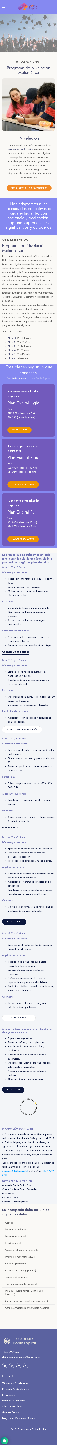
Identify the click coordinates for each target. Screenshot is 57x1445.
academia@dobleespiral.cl (15, 1171)
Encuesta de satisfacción (15, 1389)
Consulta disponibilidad (19, 1017)
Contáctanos (8, 1395)
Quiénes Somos (10, 1412)
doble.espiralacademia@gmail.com (21, 1357)
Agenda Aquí (13, 1089)
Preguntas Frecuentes (13, 1400)
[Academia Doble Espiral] (28, 7)
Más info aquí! (10, 827)
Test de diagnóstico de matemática (29, 188)
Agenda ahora (14, 921)
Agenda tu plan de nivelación (22, 729)
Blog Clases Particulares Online (18, 1418)
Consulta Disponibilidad (15, 651)
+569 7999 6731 (11, 1352)
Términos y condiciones (15, 1383)
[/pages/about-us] (28, 104)
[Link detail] (28, 410)
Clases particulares (12, 1406)
